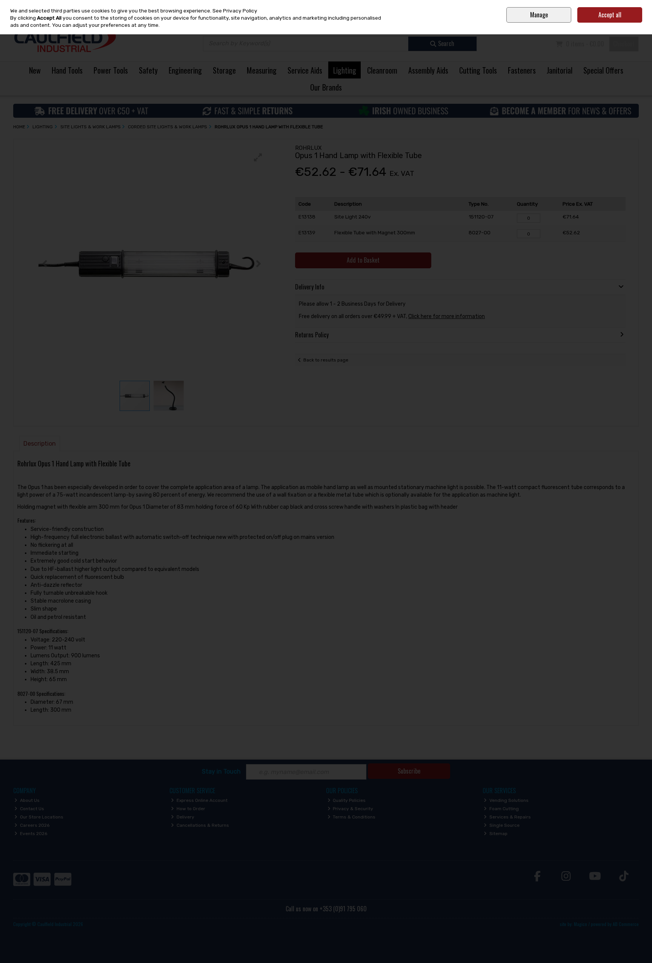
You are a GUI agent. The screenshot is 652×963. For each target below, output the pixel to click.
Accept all (609, 14)
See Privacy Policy (234, 11)
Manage (539, 14)
